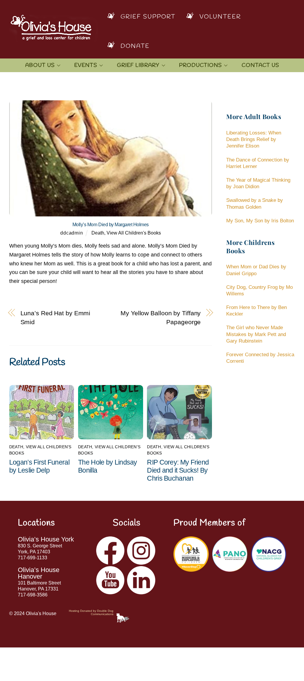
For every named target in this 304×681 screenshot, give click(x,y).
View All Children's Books (134, 232)
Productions (200, 65)
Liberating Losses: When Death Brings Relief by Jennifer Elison (253, 139)
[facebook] (110, 550)
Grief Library (138, 65)
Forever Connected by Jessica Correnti (260, 358)
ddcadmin (71, 232)
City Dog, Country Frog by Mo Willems (259, 290)
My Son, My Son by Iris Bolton (260, 221)
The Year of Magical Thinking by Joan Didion (258, 183)
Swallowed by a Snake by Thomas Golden (254, 203)
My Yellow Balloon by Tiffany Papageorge (161, 317)
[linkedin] (141, 579)
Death (97, 232)
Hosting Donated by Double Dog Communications (91, 612)
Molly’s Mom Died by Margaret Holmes (110, 224)
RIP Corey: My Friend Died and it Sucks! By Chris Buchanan (178, 470)
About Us (40, 65)
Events (85, 65)
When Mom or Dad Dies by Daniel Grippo (256, 270)
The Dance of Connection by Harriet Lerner (257, 163)
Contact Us (260, 65)
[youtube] (110, 579)
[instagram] (141, 550)
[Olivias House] (53, 37)
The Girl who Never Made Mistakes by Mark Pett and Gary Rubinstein (256, 334)
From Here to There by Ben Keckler (256, 311)
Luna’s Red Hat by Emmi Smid (55, 317)
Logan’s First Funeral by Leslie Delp (39, 466)
